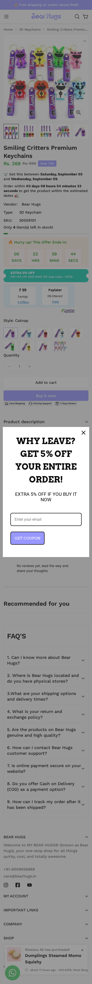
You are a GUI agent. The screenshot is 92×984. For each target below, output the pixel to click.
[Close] (83, 432)
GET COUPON (27, 538)
